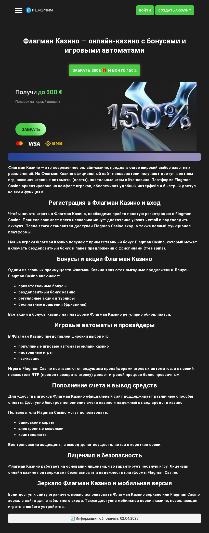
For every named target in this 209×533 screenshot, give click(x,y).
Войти (145, 10)
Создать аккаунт (174, 10)
